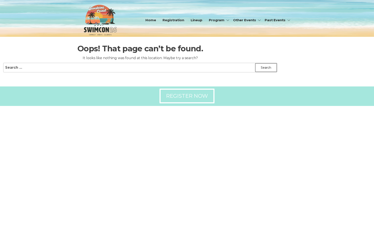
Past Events (275, 20)
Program (216, 20)
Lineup (196, 20)
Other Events (244, 20)
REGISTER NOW (187, 96)
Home (150, 20)
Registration (173, 20)
